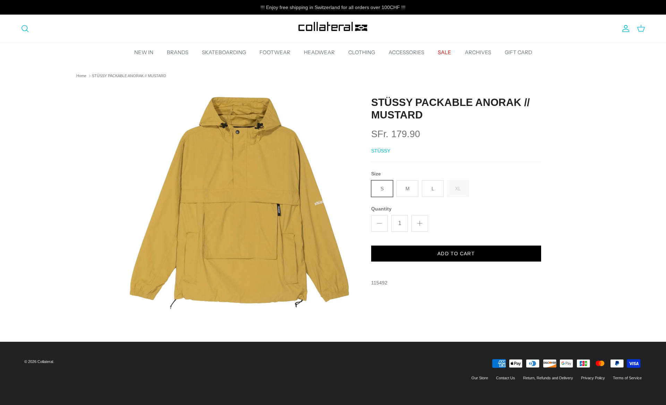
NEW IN (143, 52)
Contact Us (505, 378)
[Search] (25, 28)
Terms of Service (627, 378)
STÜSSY (380, 151)
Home (81, 76)
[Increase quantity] (419, 223)
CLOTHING (361, 52)
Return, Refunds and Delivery (548, 378)
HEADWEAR (319, 52)
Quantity (381, 209)
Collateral (45, 361)
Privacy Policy (593, 378)
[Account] (624, 28)
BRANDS (177, 52)
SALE (444, 52)
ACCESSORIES (406, 52)
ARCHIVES (478, 52)
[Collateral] (333, 28)
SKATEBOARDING (224, 52)
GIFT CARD (518, 52)
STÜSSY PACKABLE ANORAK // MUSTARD (129, 76)
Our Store (479, 378)
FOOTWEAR (274, 52)
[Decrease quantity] (379, 223)
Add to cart (456, 253)
